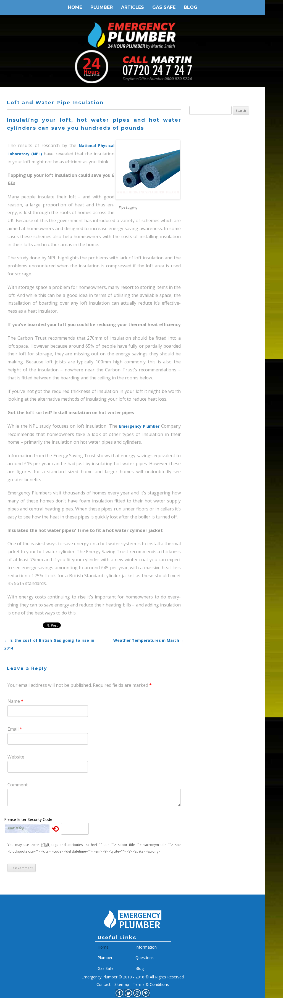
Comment (17, 785)
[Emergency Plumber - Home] (133, 931)
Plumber (101, 7)
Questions (144, 957)
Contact (103, 984)
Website (15, 757)
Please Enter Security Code (28, 819)
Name (15, 701)
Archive (196, 131)
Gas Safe (163, 7)
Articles (132, 7)
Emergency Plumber (139, 426)
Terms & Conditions (151, 984)
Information (146, 947)
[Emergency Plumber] (132, 32)
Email (14, 729)
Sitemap (121, 984)
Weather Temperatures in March (148, 640)
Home (75, 7)
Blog (190, 7)
